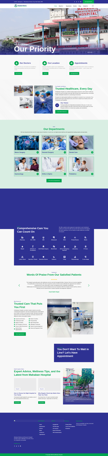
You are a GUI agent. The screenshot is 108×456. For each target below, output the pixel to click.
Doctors (75, 6)
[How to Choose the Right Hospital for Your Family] (25, 384)
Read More (17, 402)
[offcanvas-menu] (93, 6)
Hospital (18, 388)
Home (55, 6)
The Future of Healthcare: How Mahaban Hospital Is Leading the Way (77, 393)
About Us (61, 6)
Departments (69, 6)
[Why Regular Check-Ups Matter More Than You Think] (49, 384)
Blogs (80, 6)
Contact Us (85, 6)
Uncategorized (69, 387)
